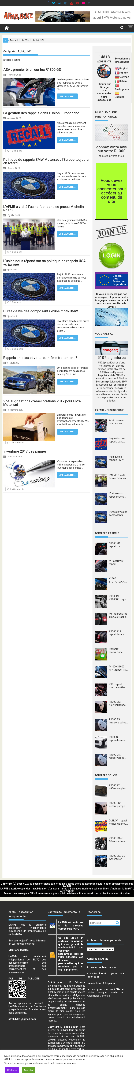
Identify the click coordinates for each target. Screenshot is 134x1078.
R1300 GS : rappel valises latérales (116, 756)
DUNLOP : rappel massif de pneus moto (118, 822)
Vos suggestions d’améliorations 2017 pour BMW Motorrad (42, 403)
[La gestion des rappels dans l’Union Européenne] (29, 123)
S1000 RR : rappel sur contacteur (115, 545)
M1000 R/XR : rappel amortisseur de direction (117, 562)
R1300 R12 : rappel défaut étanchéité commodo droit (117, 633)
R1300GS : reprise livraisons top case (118, 739)
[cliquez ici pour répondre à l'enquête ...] (111, 132)
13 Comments (17, 442)
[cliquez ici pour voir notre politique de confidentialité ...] (111, 280)
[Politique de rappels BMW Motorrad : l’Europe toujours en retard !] (29, 173)
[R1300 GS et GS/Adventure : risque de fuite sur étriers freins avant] (101, 843)
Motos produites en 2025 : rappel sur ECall (118, 615)
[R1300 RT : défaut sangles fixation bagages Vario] (101, 791)
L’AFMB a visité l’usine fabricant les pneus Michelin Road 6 (43, 208)
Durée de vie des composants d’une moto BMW (40, 311)
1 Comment (16, 151)
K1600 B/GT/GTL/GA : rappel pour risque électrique (118, 580)
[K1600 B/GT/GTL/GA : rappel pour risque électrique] (101, 584)
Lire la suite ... (67, 96)
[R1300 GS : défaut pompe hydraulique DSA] (101, 808)
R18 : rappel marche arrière (117, 686)
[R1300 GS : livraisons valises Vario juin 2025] (101, 725)
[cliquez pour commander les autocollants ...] (104, 77)
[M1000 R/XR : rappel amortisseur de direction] (101, 566)
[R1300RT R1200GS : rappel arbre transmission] (101, 601)
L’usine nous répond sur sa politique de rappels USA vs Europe (44, 262)
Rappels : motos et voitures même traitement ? (40, 358)
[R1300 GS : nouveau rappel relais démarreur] (101, 707)
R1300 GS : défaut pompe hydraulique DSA (118, 805)
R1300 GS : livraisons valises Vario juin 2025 (118, 721)
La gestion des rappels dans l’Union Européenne (41, 113)
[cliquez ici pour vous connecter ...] (111, 255)
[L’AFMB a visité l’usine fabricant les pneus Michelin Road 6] (29, 220)
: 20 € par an (101, 983)
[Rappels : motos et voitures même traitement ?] (29, 367)
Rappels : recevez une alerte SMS (116, 651)
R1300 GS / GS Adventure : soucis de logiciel (118, 857)
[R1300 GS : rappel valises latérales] (101, 760)
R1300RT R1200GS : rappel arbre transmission (118, 598)
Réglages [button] (12, 1070)
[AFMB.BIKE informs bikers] (6, 27)
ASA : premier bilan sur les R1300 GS (32, 69)
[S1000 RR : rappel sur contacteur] (101, 549)
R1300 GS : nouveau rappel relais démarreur (118, 703)
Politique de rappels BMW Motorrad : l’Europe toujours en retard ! (46, 161)
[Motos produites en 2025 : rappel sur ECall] (101, 619)
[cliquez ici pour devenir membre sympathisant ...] (111, 231)
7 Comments (16, 349)
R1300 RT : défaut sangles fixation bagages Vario (118, 787)
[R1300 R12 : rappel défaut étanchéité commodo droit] (101, 637)
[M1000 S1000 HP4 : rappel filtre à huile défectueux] (101, 672)
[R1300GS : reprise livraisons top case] (101, 742)
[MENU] (130, 27)
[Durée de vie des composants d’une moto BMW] (29, 321)
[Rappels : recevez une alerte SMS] (101, 654)
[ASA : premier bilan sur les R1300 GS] (29, 79)
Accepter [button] (28, 1070)
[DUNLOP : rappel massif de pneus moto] (101, 826)
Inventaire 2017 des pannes (25, 451)
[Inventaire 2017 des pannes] (29, 461)
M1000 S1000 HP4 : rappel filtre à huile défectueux (118, 668)
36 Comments (17, 489)
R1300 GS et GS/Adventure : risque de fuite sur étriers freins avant (118, 840)
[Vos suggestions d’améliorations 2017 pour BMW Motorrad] (29, 414)
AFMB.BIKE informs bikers (113, 12)
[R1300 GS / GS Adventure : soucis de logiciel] (101, 861)
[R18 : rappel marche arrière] (101, 689)
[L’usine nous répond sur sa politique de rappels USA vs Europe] (29, 274)
